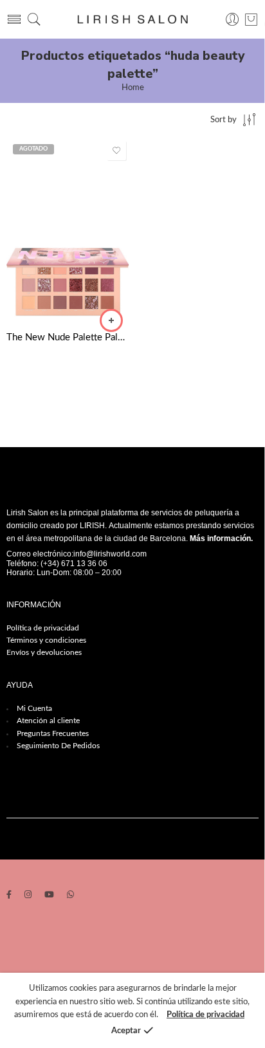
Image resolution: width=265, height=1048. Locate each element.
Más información (220, 538)
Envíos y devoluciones (44, 652)
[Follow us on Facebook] (9, 896)
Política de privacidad (42, 628)
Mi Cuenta (34, 708)
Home (133, 88)
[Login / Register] (232, 20)
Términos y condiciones (46, 640)
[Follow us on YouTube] (49, 896)
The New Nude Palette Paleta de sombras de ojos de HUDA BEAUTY (67, 337)
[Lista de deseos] (116, 150)
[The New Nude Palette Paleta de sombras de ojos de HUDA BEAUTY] (67, 230)
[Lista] (251, 19)
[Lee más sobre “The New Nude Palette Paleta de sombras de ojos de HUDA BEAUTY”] (111, 320)
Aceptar (126, 1031)
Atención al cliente (48, 720)
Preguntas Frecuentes (53, 733)
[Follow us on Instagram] (28, 896)
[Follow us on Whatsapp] (70, 896)
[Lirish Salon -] (132, 20)
